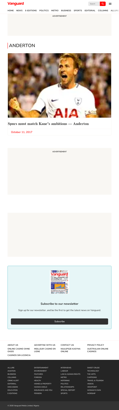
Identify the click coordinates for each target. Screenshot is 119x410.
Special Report (68, 390)
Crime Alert (13, 380)
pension (38, 393)
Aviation (12, 371)
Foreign (38, 377)
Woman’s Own (94, 390)
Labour (64, 371)
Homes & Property (42, 384)
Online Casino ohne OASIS (19, 350)
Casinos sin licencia (19, 355)
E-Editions (31, 10)
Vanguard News (16, 3)
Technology (93, 371)
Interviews (66, 368)
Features (38, 374)
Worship (91, 393)
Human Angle (40, 387)
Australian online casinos (97, 350)
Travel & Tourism (95, 380)
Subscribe (59, 321)
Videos (90, 384)
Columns (103, 10)
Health (37, 380)
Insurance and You (43, 390)
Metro (54, 10)
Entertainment (41, 368)
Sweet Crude (93, 368)
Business (66, 10)
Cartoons (92, 377)
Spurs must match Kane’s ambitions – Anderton (48, 123)
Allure (115, 10)
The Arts (91, 374)
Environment (40, 371)
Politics (44, 10)
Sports (78, 10)
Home (11, 10)
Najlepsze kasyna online (70, 350)
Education (13, 390)
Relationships (67, 387)
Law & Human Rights (70, 374)
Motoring (65, 380)
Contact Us (67, 345)
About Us (13, 345)
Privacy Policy (95, 345)
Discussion (13, 387)
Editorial (90, 10)
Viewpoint (92, 387)
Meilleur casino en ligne (45, 350)
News (19, 10)
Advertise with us (44, 345)
